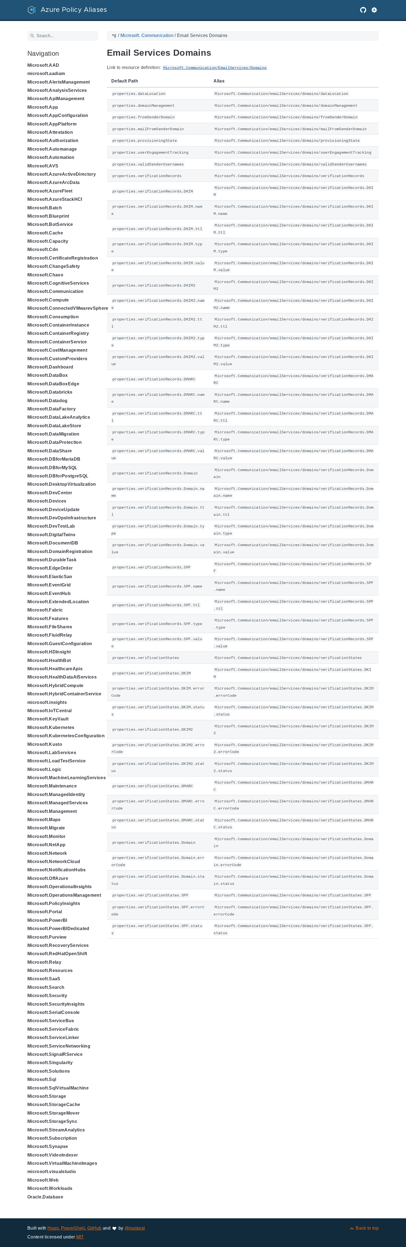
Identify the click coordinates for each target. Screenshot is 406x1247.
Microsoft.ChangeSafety (53, 266)
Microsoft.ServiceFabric (53, 1029)
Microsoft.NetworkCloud (53, 861)
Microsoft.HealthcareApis (55, 668)
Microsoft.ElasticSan (49, 576)
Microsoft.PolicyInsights (53, 903)
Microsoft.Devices (47, 501)
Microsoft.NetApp (46, 844)
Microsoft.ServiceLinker (53, 1037)
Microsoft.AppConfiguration (57, 115)
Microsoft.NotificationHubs (56, 869)
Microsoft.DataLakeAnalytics (58, 417)
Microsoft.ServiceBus (50, 1020)
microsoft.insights (47, 702)
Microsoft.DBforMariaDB (53, 459)
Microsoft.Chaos (45, 275)
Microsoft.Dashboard (50, 367)
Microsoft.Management (52, 811)
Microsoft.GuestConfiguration (59, 643)
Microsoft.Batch (44, 207)
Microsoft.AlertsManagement (58, 82)
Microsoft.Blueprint (48, 216)
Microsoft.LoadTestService (56, 761)
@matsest (135, 1228)
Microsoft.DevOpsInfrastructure (61, 518)
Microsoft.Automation (51, 157)
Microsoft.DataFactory (51, 409)
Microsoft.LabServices (51, 752)
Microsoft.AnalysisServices (57, 90)
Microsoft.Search (45, 987)
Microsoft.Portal (44, 911)
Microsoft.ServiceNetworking (58, 1046)
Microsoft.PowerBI (47, 920)
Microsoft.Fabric (45, 610)
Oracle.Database (45, 1197)
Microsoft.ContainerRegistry (58, 333)
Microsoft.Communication (55, 291)
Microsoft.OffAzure (47, 878)
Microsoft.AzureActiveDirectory (61, 174)
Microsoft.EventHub (49, 593)
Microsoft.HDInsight (49, 652)
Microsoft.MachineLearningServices (66, 777)
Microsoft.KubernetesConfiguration (66, 735)
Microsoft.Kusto (44, 744)
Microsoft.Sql (41, 1079)
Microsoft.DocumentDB (52, 543)
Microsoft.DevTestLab (51, 526)
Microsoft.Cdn (42, 249)
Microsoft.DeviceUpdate (53, 509)
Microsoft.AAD (43, 65)
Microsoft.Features (47, 618)
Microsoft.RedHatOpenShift (57, 953)
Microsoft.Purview (47, 937)
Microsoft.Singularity (50, 1062)
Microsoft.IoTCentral (49, 710)
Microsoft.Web (43, 1180)
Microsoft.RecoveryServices (58, 945)
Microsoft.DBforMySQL (52, 467)
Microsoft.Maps (44, 819)
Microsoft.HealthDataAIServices (62, 677)
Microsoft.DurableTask (52, 559)
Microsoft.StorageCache (53, 1104)
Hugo (53, 1228)
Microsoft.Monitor (46, 836)
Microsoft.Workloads (49, 1188)
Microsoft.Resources (50, 970)
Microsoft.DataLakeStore (54, 425)
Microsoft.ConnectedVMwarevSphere (68, 308)
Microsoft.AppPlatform (52, 124)
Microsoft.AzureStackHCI (54, 199)
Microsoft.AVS (42, 166)
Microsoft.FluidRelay (49, 635)
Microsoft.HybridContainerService (64, 693)
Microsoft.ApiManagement (56, 98)
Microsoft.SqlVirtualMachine (58, 1088)
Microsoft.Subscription (52, 1138)
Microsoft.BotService (50, 224)
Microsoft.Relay (44, 962)
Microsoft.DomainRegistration (60, 551)
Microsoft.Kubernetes (51, 727)
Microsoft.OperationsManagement (64, 895)
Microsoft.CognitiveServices (58, 283)
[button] (374, 10)
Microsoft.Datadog (47, 400)
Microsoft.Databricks (50, 392)
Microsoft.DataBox (47, 375)
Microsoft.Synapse (47, 1146)
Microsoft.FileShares (49, 626)
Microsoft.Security (47, 995)
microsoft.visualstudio (51, 1171)
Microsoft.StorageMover (53, 1113)
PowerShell (73, 1228)
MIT (80, 1237)
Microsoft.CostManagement (57, 350)
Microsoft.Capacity (47, 241)
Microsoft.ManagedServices (57, 802)
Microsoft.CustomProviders (57, 358)
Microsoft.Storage (46, 1096)
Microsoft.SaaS (43, 978)
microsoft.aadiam (46, 73)
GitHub (94, 1228)
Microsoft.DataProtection (54, 442)
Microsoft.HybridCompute (55, 685)
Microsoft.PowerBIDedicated (58, 928)
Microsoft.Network (47, 853)
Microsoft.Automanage (52, 149)
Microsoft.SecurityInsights (56, 1004)
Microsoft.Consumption (53, 316)
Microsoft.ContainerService (57, 342)
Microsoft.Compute (48, 300)
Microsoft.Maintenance (52, 786)
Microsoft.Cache (45, 233)
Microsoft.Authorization (53, 140)
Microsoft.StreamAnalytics (56, 1130)
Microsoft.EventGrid (49, 585)
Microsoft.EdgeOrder (50, 568)
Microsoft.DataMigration (53, 434)
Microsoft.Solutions (48, 1071)
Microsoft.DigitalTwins (51, 534)
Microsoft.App (42, 107)
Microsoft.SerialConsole (53, 1012)
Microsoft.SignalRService (55, 1054)
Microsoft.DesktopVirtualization (61, 484)
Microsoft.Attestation (50, 132)
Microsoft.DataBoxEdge (53, 383)
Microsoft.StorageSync (52, 1121)
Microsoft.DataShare (49, 450)
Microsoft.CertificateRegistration (62, 258)
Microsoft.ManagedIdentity (56, 794)
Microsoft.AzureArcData (53, 182)
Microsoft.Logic (44, 769)
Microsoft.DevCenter (49, 492)
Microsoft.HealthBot (49, 660)
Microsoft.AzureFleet (50, 191)
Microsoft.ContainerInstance (58, 325)
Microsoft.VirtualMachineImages (62, 1163)
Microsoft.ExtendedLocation (58, 601)
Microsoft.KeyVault (47, 719)
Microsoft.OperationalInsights (59, 886)
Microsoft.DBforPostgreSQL (57, 476)
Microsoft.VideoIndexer (52, 1155)
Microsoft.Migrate (46, 828)
